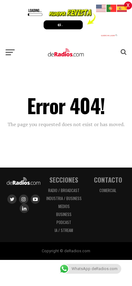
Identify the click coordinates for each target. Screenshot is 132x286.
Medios (64, 206)
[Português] (112, 8)
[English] (101, 8)
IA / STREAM (64, 230)
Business (64, 214)
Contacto (108, 179)
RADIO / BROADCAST (64, 190)
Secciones (63, 179)
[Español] (122, 8)
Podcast (63, 222)
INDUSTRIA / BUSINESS (64, 198)
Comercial (107, 190)
